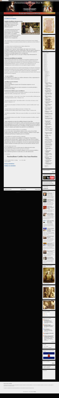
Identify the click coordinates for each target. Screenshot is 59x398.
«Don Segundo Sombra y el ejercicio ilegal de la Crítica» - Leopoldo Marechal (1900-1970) (48, 321)
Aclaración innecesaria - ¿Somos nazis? (48, 127)
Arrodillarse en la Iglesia (48, 156)
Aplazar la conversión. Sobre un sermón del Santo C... (48, 97)
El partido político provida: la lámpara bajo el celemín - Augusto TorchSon (50, 207)
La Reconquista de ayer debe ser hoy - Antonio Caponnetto (50, 237)
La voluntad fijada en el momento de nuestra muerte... (48, 86)
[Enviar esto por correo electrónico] (21, 160)
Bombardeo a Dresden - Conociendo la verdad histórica (48, 154)
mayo (46, 80)
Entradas (45, 313)
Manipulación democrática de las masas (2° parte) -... (48, 114)
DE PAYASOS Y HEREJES (48, 128)
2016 (45, 66)
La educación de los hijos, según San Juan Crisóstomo (48, 102)
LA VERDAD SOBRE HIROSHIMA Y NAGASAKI (48, 151)
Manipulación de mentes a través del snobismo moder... (48, 133)
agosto (46, 76)
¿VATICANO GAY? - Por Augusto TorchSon (50, 193)
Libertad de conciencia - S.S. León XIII (48, 146)
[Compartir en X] (23, 160)
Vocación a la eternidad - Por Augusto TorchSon (48, 140)
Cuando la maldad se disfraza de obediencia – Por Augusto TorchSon (50, 214)
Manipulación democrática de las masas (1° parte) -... (48, 119)
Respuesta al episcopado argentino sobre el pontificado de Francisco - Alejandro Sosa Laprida (50, 244)
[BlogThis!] (22, 160)
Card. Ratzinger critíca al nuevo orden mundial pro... (48, 94)
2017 (45, 65)
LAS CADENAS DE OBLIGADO (49, 333)
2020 (45, 61)
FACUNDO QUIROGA (48, 142)
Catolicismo (9, 161)
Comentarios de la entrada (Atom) (24, 192)
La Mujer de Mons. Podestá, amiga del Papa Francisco (48, 99)
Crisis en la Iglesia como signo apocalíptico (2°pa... (48, 105)
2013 (45, 70)
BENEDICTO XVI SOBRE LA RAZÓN (48, 111)
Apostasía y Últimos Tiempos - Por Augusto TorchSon (48, 83)
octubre (46, 74)
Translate (50, 347)
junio (46, 79)
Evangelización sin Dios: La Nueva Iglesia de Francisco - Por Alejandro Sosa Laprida (50, 200)
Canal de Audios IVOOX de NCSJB (48, 183)
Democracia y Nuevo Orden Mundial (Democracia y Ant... (48, 121)
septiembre (46, 75)
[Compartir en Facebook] (24, 160)
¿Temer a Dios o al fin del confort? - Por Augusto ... (48, 130)
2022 (45, 59)
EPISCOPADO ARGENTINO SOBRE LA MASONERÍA (48, 158)
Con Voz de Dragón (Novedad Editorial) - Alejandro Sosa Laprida (50, 258)
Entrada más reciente (7, 189)
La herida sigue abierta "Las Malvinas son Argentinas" (48, 161)
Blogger (35, 391)
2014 (45, 69)
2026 (45, 54)
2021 (45, 60)
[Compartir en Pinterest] (25, 160)
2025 (45, 55)
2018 (45, 64)
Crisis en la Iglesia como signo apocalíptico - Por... (48, 109)
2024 (45, 56)
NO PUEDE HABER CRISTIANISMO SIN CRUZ (48, 124)
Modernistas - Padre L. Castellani (48, 135)
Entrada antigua (37, 189)
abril (45, 81)
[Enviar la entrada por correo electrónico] (20, 160)
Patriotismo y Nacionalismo (47, 137)
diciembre (46, 71)
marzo (46, 165)
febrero (46, 166)
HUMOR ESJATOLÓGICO (48, 141)
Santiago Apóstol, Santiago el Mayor (48, 88)
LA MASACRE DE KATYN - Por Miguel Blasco (48, 163)
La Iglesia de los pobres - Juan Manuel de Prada (48, 144)
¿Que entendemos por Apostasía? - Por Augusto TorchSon (48, 91)
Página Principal (23, 189)
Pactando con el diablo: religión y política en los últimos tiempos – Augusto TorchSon (50, 221)
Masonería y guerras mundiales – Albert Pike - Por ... (48, 149)
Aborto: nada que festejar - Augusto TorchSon (50, 251)
